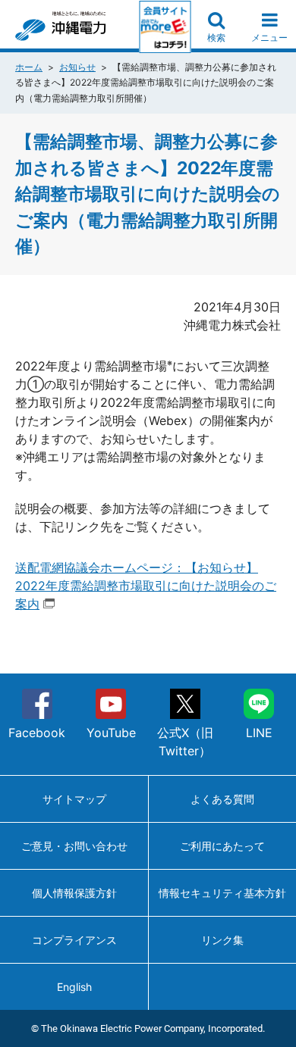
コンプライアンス (74, 939)
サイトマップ (74, 798)
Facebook (36, 732)
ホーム (29, 67)
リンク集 (222, 939)
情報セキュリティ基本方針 (222, 892)
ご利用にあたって (222, 845)
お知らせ (77, 67)
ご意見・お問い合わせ (74, 845)
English (74, 986)
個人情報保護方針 (74, 892)
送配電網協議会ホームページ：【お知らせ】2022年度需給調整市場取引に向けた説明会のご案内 (145, 585)
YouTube (111, 732)
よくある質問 (222, 798)
